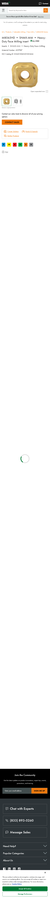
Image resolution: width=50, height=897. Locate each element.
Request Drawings (8, 566)
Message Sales (20, 832)
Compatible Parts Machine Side (18, 166)
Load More (25, 759)
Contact (45, 3)
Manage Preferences (25, 894)
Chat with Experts (22, 808)
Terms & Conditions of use (37, 540)
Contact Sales (12, 122)
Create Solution (11, 295)
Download (37, 546)
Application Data (13, 160)
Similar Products (13, 136)
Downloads (11, 163)
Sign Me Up (39, 791)
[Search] (45, 10)
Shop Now (41, 16)
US (3, 32)
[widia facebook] (4, 869)
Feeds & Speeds (31, 131)
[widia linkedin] (9, 869)
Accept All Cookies (25, 889)
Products (8, 32)
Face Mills (30, 32)
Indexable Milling (19, 32)
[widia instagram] (19, 869)
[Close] (45, 872)
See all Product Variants (36, 259)
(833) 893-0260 (22, 820)
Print (6, 152)
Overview (10, 157)
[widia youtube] (14, 869)
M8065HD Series (42, 32)
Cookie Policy (17, 884)
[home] (5, 4)
